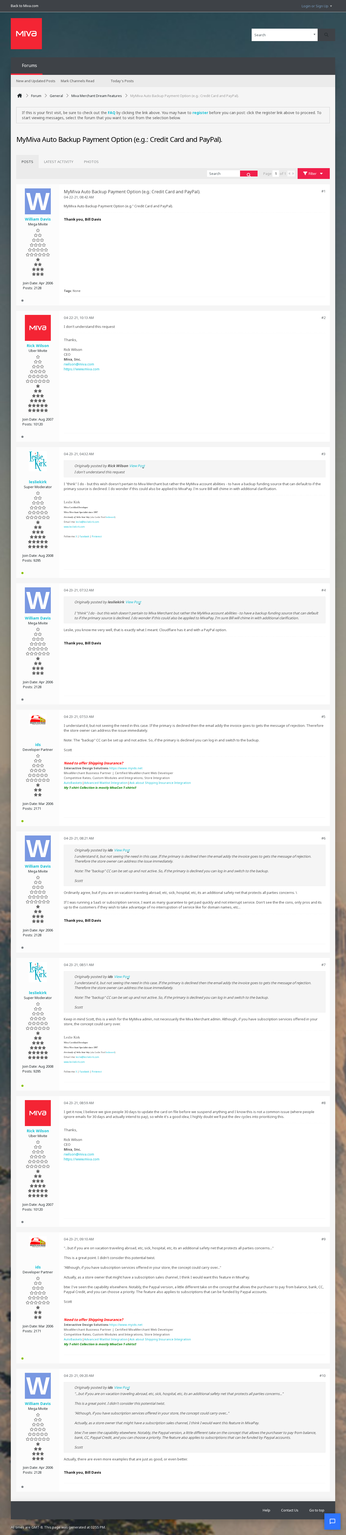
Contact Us (289, 1510)
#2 (323, 317)
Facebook (84, 536)
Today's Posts (122, 80)
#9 (323, 1239)
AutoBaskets (73, 783)
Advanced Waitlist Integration (106, 783)
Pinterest (97, 536)
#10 (322, 1375)
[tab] (27, 161)
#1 (323, 191)
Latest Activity (58, 161)
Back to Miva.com (24, 5)
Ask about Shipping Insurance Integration (160, 783)
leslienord (110, 517)
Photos (91, 161)
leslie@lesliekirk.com (87, 521)
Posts (27, 161)
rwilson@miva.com (79, 364)
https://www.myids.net (125, 768)
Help (266, 1510)
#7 (323, 964)
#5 (323, 716)
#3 (323, 453)
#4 (323, 590)
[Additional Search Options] (314, 35)
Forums (29, 65)
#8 (323, 1102)
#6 (323, 838)
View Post (137, 465)
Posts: (28, 287)
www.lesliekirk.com (74, 526)
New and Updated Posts (35, 80)
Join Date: (30, 283)
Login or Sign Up (315, 6)
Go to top (316, 1510)
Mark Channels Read (77, 80)
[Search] (326, 35)
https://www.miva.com (81, 369)
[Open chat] (332, 1521)
